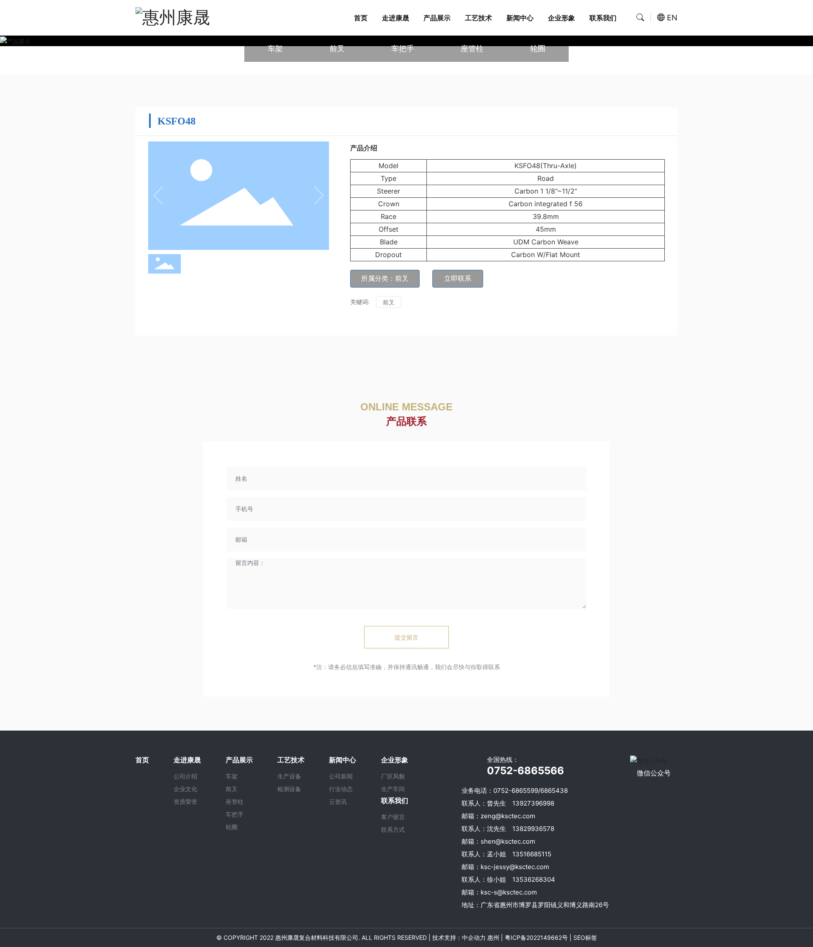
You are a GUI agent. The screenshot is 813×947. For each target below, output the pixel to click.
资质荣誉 (185, 801)
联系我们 (603, 18)
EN (672, 17)
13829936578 (533, 829)
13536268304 (533, 879)
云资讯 (338, 801)
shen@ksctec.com (508, 841)
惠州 (493, 937)
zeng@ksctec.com (508, 816)
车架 (275, 48)
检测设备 (289, 788)
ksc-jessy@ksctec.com (515, 867)
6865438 (554, 790)
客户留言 (393, 816)
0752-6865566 (525, 770)
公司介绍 (185, 776)
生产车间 (393, 788)
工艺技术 (478, 18)
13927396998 (533, 803)
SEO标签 (584, 937)
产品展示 (437, 18)
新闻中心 (520, 18)
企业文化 (185, 788)
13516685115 (531, 854)
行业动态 (341, 788)
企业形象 (561, 18)
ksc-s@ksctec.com (509, 892)
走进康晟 (395, 18)
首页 (361, 18)
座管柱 (472, 48)
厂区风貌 (393, 776)
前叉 (337, 48)
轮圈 (537, 48)
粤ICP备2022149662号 (536, 937)
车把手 (402, 48)
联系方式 (393, 829)
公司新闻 (341, 776)
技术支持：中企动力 (459, 937)
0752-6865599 (515, 790)
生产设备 (289, 776)
